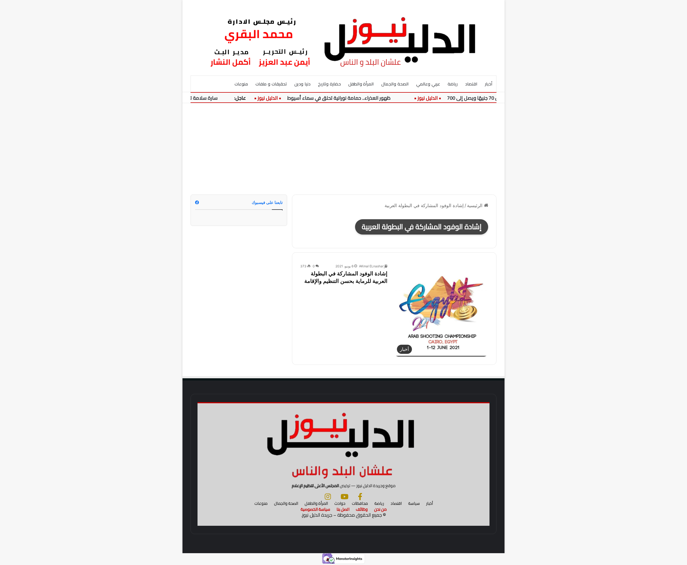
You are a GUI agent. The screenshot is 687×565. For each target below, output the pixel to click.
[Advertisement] (343, 148)
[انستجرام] (328, 496)
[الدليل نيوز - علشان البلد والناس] (343, 37)
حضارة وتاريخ (329, 84)
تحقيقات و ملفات (271, 84)
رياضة (453, 84)
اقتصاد (471, 84)
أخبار (488, 84)
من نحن (380, 509)
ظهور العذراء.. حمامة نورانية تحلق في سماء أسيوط (348, 97)
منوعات (241, 84)
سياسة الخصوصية (315, 509)
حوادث (339, 503)
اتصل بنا (343, 509)
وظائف (362, 509)
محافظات (360, 503)
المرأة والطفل (361, 84)
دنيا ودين (302, 84)
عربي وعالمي (428, 84)
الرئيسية (475, 205)
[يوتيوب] (344, 496)
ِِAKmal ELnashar (371, 266)
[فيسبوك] (360, 496)
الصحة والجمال (395, 84)
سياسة (414, 503)
